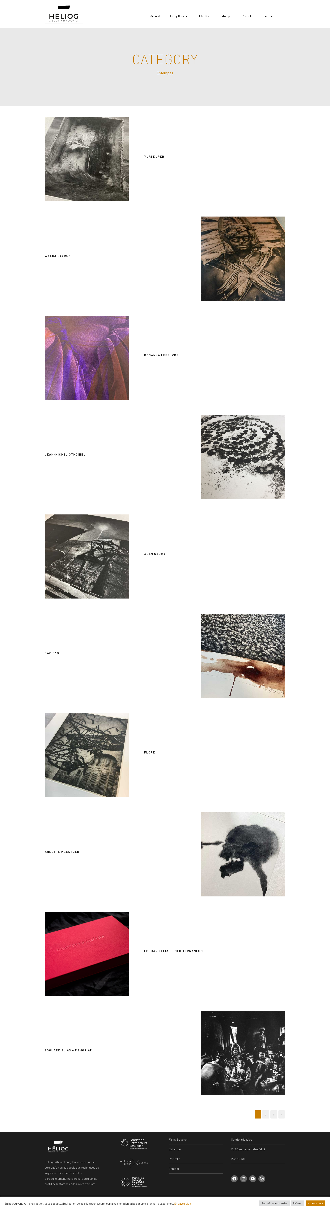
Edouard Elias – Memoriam (69, 1050)
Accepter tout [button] (315, 1203)
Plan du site (238, 1159)
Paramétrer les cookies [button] (274, 1203)
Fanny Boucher (179, 16)
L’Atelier (204, 16)
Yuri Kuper (154, 156)
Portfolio (247, 16)
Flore (149, 752)
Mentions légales (241, 1139)
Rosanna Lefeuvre (161, 355)
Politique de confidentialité (248, 1149)
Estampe (225, 16)
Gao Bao (52, 653)
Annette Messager (62, 851)
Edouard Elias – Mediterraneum (173, 951)
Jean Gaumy (155, 553)
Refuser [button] (297, 1203)
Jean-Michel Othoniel (65, 454)
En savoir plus (182, 1203)
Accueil (155, 16)
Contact (269, 16)
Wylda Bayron (58, 256)
